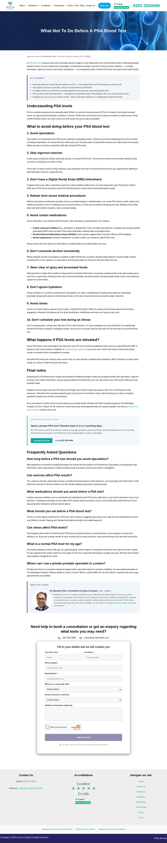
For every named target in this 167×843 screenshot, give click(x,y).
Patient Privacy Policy (85, 829)
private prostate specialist (76, 349)
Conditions (141, 797)
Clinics (141, 812)
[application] (26, 5)
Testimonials (141, 807)
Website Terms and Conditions (112, 829)
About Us (141, 786)
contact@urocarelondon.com (30, 788)
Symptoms (141, 792)
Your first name (51, 652)
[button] (104, 6)
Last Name (88, 652)
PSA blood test (35, 63)
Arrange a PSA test (41, 441)
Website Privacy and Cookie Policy (57, 829)
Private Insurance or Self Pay (57, 695)
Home (141, 781)
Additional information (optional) (58, 705)
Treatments (141, 802)
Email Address (51, 673)
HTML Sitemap (160, 838)
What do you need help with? (57, 684)
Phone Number (51, 663)
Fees (141, 818)
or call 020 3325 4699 (64, 440)
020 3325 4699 (29, 781)
